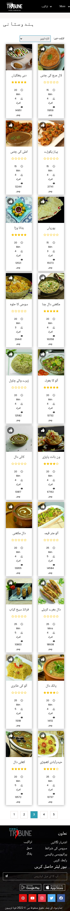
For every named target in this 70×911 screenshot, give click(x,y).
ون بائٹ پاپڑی (51, 457)
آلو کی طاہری (19, 686)
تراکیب (44, 7)
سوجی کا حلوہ (19, 304)
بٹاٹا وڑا (19, 228)
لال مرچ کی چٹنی (51, 75)
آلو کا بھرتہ (51, 380)
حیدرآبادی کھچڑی (51, 762)
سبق (29, 848)
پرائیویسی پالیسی (56, 854)
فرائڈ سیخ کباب (19, 609)
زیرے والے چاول (19, 380)
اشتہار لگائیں (59, 842)
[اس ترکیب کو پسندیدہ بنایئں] (10, 49)
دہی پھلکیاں (18, 75)
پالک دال (51, 686)
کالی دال (19, 457)
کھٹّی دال (19, 762)
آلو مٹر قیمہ (51, 533)
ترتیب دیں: (59, 38)
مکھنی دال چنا (51, 304)
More (62, 7)
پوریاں (51, 228)
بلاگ (29, 854)
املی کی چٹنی (19, 152)
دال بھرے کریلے (51, 609)
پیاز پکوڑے (51, 152)
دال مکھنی (19, 533)
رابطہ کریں (60, 860)
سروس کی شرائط (56, 848)
